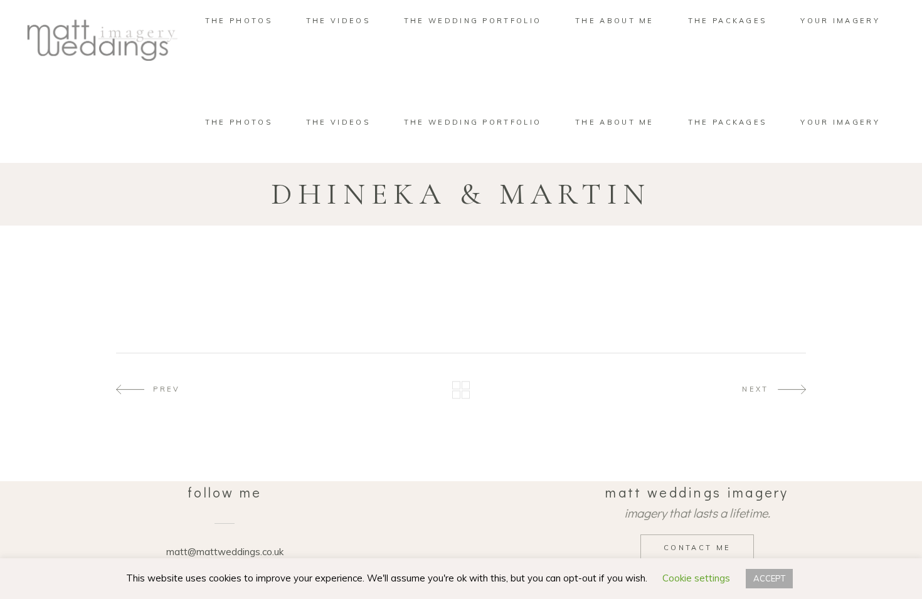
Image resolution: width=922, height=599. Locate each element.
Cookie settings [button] (696, 578)
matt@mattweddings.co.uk (224, 552)
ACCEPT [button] (769, 578)
